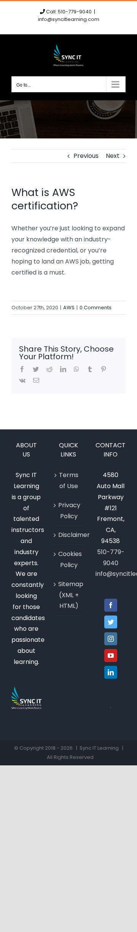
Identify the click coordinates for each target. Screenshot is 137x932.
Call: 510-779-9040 (69, 11)
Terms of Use (68, 480)
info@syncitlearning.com (68, 19)
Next (112, 155)
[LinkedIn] (110, 672)
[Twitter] (110, 621)
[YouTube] (110, 655)
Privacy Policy (69, 511)
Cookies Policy (69, 559)
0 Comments (96, 307)
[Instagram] (110, 638)
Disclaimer (69, 534)
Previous (86, 155)
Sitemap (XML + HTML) (69, 595)
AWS (69, 307)
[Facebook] (110, 605)
